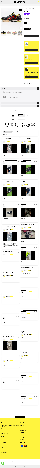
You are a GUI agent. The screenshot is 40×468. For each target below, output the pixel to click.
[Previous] (2, 19)
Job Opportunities (4, 450)
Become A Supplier (4, 449)
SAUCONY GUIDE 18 (26, 352)
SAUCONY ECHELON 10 (9, 272)
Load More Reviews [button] (20, 417)
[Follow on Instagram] (3, 436)
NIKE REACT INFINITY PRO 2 (10, 379)
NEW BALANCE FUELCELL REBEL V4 (11, 160)
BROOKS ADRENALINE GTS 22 (10, 181)
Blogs (2, 454)
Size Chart (27, 18)
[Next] (21, 19)
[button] (14, 114)
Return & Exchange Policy (24, 427)
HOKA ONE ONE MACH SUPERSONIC (11, 293)
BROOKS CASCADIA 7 (27, 181)
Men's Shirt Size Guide (24, 434)
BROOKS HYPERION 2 (27, 246)
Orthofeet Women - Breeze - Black (29, 267)
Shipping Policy (22, 425)
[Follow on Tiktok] (9, 436)
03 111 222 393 (5, 433)
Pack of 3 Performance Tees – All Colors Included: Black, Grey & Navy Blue (31, 72)
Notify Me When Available (31, 35)
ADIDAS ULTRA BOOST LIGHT (10, 226)
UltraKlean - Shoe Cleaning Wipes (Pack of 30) (31, 46)
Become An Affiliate (4, 452)
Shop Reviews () (17, 131)
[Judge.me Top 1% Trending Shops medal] (33, 125)
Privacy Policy (22, 439)
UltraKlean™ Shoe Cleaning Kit (30, 59)
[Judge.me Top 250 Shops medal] (28, 125)
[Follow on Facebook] (1, 436)
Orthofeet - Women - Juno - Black (29, 224)
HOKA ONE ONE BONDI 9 (9, 336)
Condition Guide (23, 430)
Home (2, 5)
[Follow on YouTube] (7, 436)
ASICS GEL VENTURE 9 (27, 331)
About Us (2, 445)
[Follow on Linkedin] (5, 436)
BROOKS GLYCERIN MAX (9, 357)
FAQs (2, 447)
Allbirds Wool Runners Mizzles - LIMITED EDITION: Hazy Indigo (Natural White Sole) (29, 311)
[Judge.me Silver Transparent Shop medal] (23, 125)
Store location (22, 432)
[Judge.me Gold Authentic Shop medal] (17, 125)
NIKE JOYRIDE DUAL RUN (9, 251)
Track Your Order (23, 435)
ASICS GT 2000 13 (8, 138)
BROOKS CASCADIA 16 (27, 288)
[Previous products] (36, 40)
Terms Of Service (23, 437)
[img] (20, 110)
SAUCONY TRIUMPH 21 (27, 160)
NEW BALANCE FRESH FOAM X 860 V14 (30, 395)
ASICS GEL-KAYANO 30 (27, 138)
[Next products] (38, 40)
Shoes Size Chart (23, 428)
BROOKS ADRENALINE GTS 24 (10, 315)
